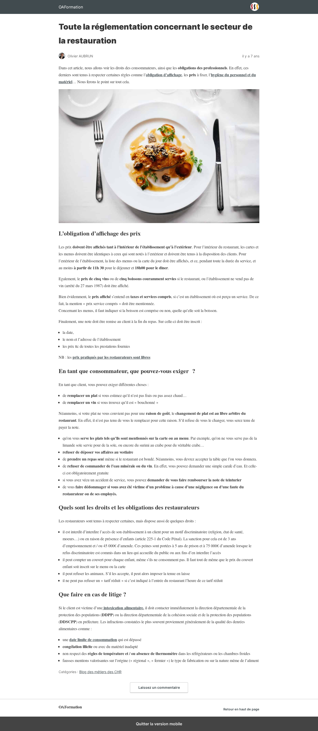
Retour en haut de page (241, 709)
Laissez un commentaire (159, 687)
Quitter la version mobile (159, 723)
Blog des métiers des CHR (100, 672)
